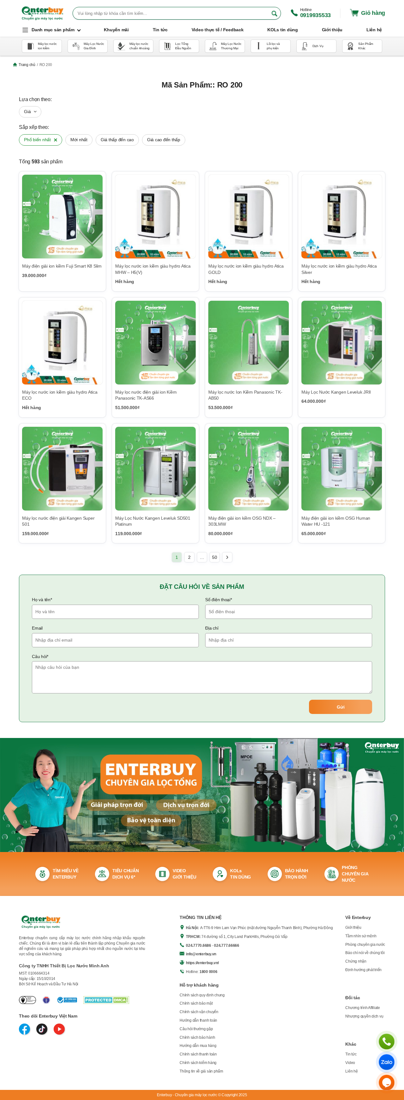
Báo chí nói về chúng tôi (364, 953)
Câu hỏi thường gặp (196, 1029)
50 (214, 557)
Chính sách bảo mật (196, 1003)
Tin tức (350, 1054)
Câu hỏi (40, 656)
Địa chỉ (211, 628)
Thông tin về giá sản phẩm (201, 1071)
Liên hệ (351, 1071)
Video (350, 1063)
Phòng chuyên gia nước (365, 944)
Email (37, 628)
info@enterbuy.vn (201, 954)
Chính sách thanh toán (198, 1054)
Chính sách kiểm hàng (198, 1063)
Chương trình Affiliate (362, 1008)
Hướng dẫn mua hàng (198, 1045)
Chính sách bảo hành (197, 1037)
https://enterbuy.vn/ (202, 963)
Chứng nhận (355, 961)
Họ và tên (42, 599)
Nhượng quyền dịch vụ (364, 1016)
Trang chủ (27, 65)
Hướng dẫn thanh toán (198, 1020)
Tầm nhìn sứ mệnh (360, 936)
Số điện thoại (218, 599)
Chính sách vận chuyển (199, 1012)
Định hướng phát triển (363, 970)
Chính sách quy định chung (202, 995)
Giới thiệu (353, 927)
